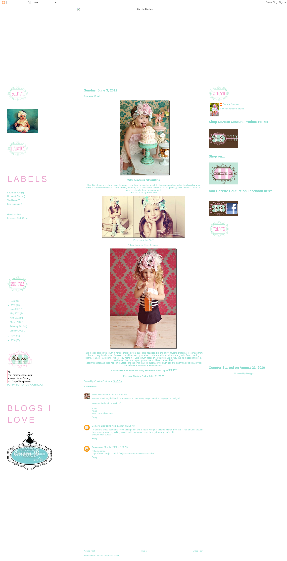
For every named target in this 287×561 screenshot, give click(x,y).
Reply (94, 417)
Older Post (198, 551)
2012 (13, 305)
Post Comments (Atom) (108, 555)
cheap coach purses (101, 434)
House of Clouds (15, 196)
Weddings (12, 200)
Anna (94, 394)
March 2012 (16, 322)
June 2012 (15, 309)
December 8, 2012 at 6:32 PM (112, 394)
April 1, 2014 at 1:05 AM (123, 426)
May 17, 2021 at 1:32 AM (116, 447)
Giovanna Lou (14, 214)
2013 (13, 301)
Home (144, 551)
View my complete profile (232, 108)
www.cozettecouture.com (150, 365)
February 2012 (17, 326)
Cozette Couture (231, 104)
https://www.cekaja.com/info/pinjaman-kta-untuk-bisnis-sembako (123, 453)
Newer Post (89, 551)
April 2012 (15, 318)
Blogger (249, 373)
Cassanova (97, 447)
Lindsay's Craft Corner (18, 218)
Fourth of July (14, 192)
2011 (13, 336)
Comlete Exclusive (101, 426)
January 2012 (17, 330)
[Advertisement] (32, 248)
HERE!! (148, 239)
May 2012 (15, 313)
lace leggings (13, 204)
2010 (13, 340)
